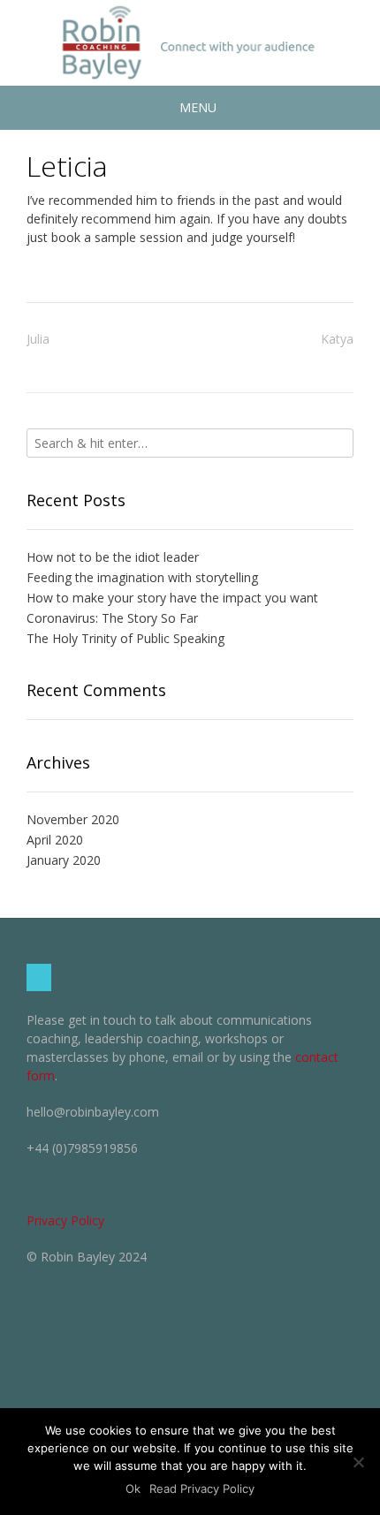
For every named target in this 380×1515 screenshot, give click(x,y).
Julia (38, 338)
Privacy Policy (65, 1220)
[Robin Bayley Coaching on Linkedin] (39, 977)
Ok (133, 1488)
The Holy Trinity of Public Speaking (125, 638)
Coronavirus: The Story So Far (112, 618)
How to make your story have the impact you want (172, 597)
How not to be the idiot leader (113, 557)
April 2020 (55, 839)
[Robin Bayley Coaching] (190, 43)
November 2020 (73, 819)
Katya (337, 338)
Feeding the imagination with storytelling (142, 577)
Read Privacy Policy (202, 1488)
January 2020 (64, 860)
